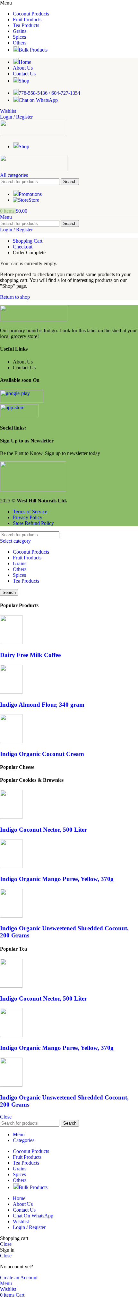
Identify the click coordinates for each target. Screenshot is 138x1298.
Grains (19, 563)
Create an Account (19, 1277)
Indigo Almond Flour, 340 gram (42, 704)
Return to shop (15, 297)
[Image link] (33, 319)
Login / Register (29, 1227)
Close (6, 1116)
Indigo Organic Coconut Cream (42, 754)
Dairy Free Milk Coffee (30, 655)
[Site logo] (33, 134)
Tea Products (26, 581)
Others (19, 569)
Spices (19, 575)
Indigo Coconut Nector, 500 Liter (43, 829)
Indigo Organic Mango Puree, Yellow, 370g (57, 879)
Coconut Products (31, 552)
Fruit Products (27, 557)
